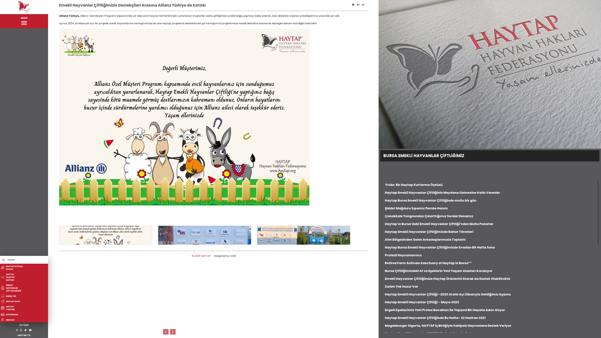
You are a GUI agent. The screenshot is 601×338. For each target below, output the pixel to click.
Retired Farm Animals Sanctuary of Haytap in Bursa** (428, 263)
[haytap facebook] (16, 330)
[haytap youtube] (30, 330)
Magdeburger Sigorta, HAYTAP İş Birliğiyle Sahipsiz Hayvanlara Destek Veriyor (448, 325)
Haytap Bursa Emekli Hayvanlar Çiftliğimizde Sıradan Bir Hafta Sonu (440, 247)
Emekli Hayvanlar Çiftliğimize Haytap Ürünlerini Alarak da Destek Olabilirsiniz (447, 279)
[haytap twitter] (25, 330)
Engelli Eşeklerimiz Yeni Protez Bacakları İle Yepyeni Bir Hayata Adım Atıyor (445, 310)
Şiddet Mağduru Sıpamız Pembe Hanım (416, 208)
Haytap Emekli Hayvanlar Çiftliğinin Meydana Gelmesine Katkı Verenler (442, 192)
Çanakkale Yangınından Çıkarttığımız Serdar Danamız (429, 216)
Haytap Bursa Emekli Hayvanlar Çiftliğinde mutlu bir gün (430, 200)
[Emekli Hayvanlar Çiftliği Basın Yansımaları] (173, 332)
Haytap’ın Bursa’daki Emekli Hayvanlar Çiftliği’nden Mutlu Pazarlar (439, 224)
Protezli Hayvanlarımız (403, 255)
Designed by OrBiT (225, 256)
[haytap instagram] (21, 330)
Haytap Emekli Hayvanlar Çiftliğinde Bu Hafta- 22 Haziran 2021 (435, 318)
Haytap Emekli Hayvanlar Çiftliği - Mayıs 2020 (422, 302)
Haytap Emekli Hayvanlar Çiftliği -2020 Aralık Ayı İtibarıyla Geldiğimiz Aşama (448, 294)
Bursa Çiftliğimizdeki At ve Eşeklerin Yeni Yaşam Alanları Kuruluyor (439, 271)
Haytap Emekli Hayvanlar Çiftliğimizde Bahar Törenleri (429, 232)
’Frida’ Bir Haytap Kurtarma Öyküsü (414, 185)
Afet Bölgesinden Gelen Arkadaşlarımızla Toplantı (425, 239)
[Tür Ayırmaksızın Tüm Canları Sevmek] (166, 332)
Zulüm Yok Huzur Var (401, 286)
